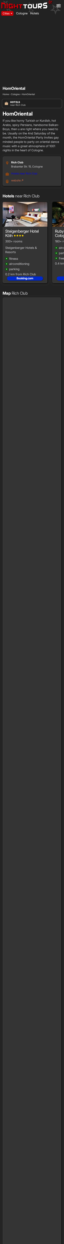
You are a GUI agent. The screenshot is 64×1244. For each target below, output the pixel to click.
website (17, 180)
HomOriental (28, 94)
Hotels (34, 13)
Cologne (22, 13)
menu (58, 6)
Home (6, 94)
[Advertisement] (32, 51)
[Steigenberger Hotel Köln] (25, 215)
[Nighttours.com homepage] (27, 4)
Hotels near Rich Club (24, 173)
